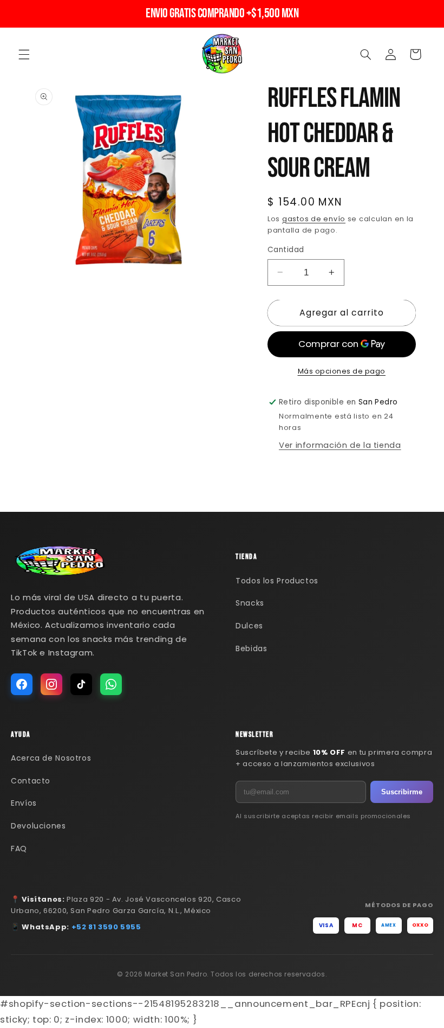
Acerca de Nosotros (51, 758)
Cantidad (285, 250)
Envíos (24, 803)
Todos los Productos (277, 580)
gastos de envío (313, 218)
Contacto (30, 780)
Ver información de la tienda (340, 445)
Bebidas (251, 648)
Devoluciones (38, 825)
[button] (23, 54)
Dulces (249, 625)
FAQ (19, 848)
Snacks (250, 602)
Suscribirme (401, 792)
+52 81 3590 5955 (106, 927)
